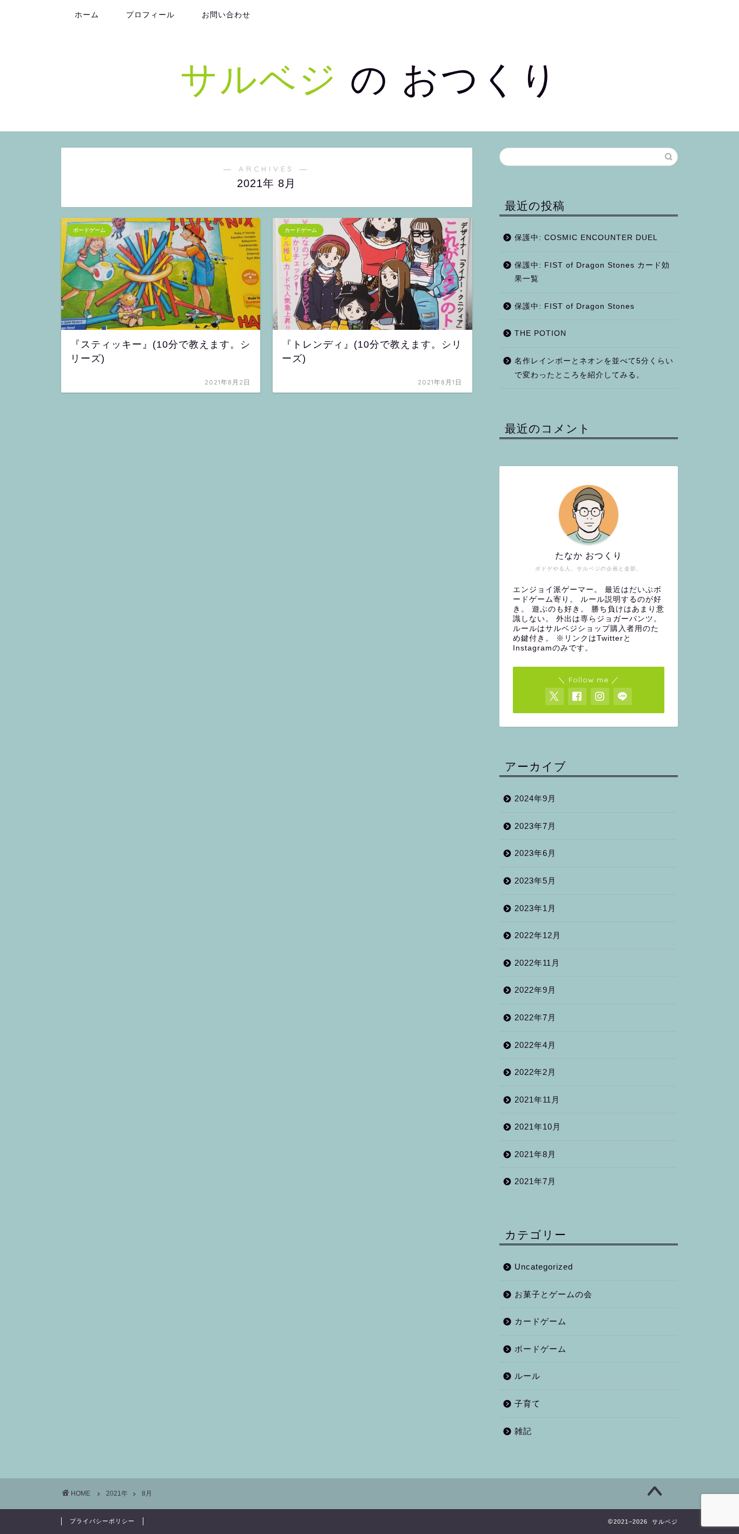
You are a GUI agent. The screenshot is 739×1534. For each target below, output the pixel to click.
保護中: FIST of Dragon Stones (574, 306)
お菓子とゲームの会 (553, 1294)
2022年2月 (535, 1072)
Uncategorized (543, 1266)
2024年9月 (535, 798)
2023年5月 (535, 880)
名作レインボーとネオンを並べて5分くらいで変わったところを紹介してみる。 (594, 368)
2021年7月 (535, 1181)
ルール (527, 1375)
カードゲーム (540, 1321)
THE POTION (540, 333)
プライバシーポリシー (102, 1521)
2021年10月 (537, 1126)
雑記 (523, 1431)
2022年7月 (535, 1017)
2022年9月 (535, 989)
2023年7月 (535, 826)
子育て (527, 1403)
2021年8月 (535, 1154)
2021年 (117, 1493)
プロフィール (150, 14)
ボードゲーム (540, 1348)
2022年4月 (535, 1045)
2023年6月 (535, 853)
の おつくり (369, 78)
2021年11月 (537, 1099)
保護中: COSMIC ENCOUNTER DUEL (586, 238)
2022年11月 (537, 962)
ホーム (87, 14)
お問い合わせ (226, 14)
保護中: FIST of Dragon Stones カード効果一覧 (592, 272)
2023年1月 (535, 908)
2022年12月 (537, 935)
